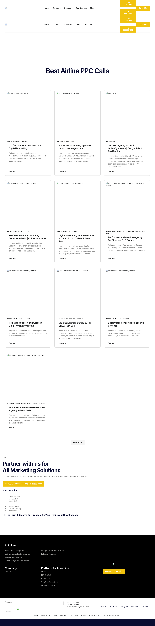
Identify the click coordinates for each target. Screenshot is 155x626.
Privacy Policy (73, 615)
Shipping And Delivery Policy (90, 615)
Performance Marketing (13, 557)
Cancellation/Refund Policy (112, 615)
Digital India (45, 578)
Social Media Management (14, 551)
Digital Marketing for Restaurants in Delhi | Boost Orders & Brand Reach (76, 238)
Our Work (56, 8)
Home (46, 8)
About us (8, 572)
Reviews (8, 611)
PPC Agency (110, 141)
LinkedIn (103, 607)
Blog (92, 8)
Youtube (145, 607)
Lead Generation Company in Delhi (70, 319)
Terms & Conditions (59, 615)
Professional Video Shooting (18, 231)
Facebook (134, 607)
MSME (44, 572)
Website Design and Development (17, 561)
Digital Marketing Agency (17, 141)
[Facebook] (135, 602)
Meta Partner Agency (48, 585)
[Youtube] (145, 602)
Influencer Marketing (65, 141)
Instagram (124, 607)
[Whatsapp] (113, 602)
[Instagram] (124, 602)
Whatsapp (113, 607)
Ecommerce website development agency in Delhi (26, 403)
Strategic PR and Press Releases (52, 551)
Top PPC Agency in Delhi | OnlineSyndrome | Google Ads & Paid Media (125, 148)
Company (68, 8)
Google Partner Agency (49, 582)
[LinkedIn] (102, 602)
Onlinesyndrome (45, 615)
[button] (78, 442)
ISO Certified (46, 575)
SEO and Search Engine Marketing (17, 554)
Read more (12, 171)
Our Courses (81, 8)
